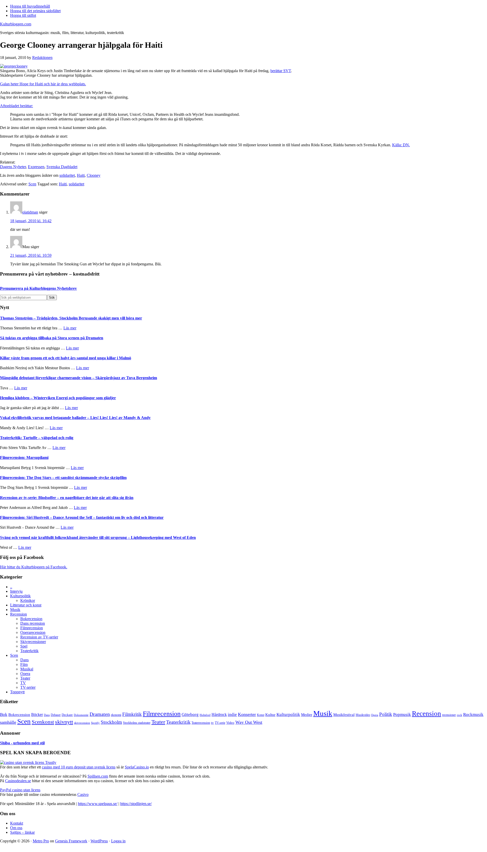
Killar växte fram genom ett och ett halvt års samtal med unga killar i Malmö (65, 358)
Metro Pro (41, 841)
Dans (24, 660)
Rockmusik (473, 714)
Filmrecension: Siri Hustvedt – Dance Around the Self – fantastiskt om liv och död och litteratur (82, 517)
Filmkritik (132, 714)
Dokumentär (81, 714)
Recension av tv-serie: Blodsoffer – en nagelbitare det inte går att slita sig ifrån (66, 497)
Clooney (93, 175)
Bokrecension (31, 619)
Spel (23, 646)
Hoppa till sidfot (23, 15)
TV (23, 683)
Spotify (95, 722)
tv (212, 723)
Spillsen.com (98, 776)
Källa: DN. (401, 145)
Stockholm (111, 722)
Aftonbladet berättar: (16, 106)
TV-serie (220, 723)
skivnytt (64, 722)
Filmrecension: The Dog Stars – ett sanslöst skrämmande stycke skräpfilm (63, 477)
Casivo (83, 794)
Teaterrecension (201, 723)
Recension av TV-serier (39, 637)
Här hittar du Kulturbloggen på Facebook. (33, 567)
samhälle (8, 722)
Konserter (247, 714)
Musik (15, 609)
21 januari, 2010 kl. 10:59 (30, 255)
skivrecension (82, 722)
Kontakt (16, 823)
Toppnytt (17, 692)
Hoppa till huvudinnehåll (30, 6)
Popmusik (402, 714)
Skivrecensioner (33, 641)
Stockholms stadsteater (136, 723)
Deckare (67, 715)
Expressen (36, 167)
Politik (385, 714)
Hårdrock (219, 714)
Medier (306, 715)
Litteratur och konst (25, 605)
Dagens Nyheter (13, 167)
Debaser (56, 715)
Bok (3, 714)
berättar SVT (280, 71)
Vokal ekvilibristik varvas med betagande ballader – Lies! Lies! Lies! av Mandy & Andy (75, 417)
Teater (25, 678)
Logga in (118, 841)
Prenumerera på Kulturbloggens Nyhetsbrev (38, 288)
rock (459, 714)
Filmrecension (31, 628)
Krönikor (27, 600)
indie (232, 714)
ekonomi (116, 715)
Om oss (16, 828)
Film (24, 664)
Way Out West (248, 722)
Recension (18, 614)
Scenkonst (43, 722)
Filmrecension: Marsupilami (24, 457)
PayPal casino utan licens (20, 790)
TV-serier (28, 687)
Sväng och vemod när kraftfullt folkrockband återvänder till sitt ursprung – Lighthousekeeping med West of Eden (98, 537)
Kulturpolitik (20, 596)
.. (11, 587)
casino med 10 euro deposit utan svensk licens (78, 767)
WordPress (99, 841)
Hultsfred (205, 715)
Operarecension (32, 632)
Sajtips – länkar (22, 832)
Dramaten (100, 714)
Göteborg (190, 714)
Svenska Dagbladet (61, 167)
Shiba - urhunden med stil (22, 743)
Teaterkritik (29, 651)
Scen (32, 184)
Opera (25, 673)
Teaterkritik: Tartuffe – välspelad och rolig (36, 438)
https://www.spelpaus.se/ (97, 803)
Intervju (16, 591)
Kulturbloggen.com (15, 24)
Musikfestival (344, 714)
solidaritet (67, 175)
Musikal (26, 669)
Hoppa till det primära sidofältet (35, 11)
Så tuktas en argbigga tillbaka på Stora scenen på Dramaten (51, 338)
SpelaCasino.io (137, 767)
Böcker (37, 714)
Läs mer (69, 328)
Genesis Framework (71, 841)
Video (230, 723)
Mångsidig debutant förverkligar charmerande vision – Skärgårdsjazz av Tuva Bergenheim (78, 378)
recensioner (449, 715)
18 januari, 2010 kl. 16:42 (30, 221)
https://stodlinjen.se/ (136, 803)
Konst (260, 715)
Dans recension (32, 623)
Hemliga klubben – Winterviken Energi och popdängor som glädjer (58, 398)
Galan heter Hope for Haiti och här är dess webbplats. (43, 84)
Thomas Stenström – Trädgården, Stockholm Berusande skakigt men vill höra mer (71, 318)
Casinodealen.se (18, 781)
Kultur (270, 715)
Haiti (81, 175)
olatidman (30, 212)
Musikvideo (363, 715)
